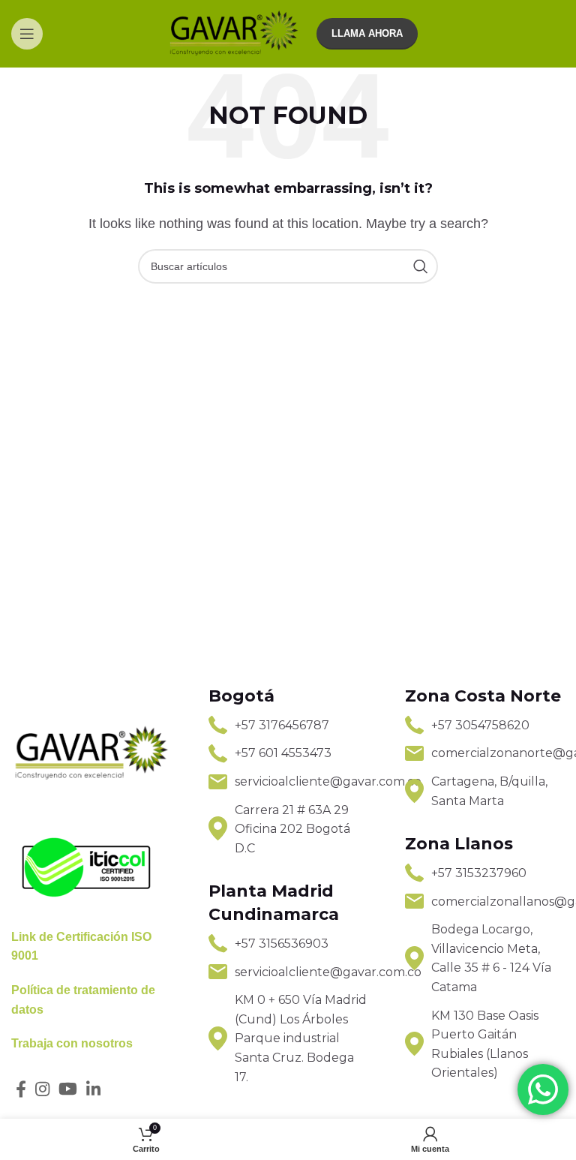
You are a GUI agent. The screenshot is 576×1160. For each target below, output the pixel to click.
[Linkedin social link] (93, 1088)
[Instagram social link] (42, 1088)
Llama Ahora (367, 33)
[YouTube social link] (68, 1088)
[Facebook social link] (21, 1088)
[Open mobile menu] (27, 34)
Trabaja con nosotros (72, 1043)
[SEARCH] (421, 266)
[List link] (288, 725)
